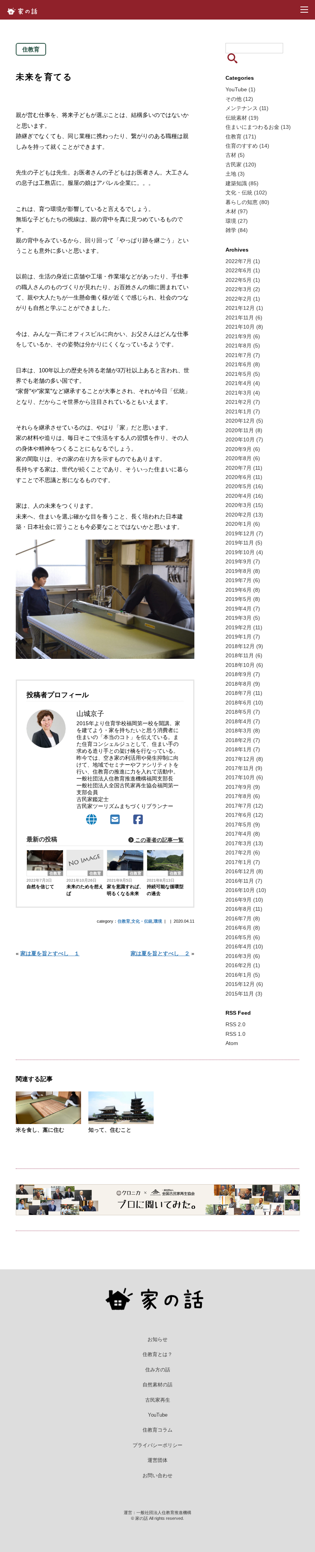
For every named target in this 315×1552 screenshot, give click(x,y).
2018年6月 (244, 702)
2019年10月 (244, 552)
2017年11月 (243, 768)
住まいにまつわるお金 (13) (258, 127)
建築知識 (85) (242, 183)
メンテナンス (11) (247, 108)
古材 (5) (235, 155)
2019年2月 (243, 627)
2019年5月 (242, 599)
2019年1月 (242, 637)
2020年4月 (244, 496)
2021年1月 (242, 411)
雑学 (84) (236, 230)
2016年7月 (242, 918)
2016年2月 (242, 965)
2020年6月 (243, 477)
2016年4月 (244, 946)
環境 (158, 921)
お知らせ (157, 1339)
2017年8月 (242, 796)
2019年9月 (242, 561)
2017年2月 (242, 852)
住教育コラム (157, 1430)
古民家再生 (157, 1400)
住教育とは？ (157, 1354)
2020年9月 (242, 449)
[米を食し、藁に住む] (48, 1120)
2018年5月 (242, 712)
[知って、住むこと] (121, 1120)
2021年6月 (242, 364)
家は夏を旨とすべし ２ (160, 953)
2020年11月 (243, 430)
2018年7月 (243, 693)
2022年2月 (242, 299)
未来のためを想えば (84, 890)
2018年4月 (242, 721)
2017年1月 (242, 862)
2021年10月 (244, 327)
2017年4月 (242, 834)
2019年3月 (242, 618)
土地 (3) (235, 174)
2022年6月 (242, 270)
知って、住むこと (109, 1130)
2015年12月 (244, 984)
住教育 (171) (240, 136)
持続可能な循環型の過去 (165, 890)
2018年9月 (242, 674)
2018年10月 (244, 665)
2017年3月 (244, 843)
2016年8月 (243, 909)
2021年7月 (242, 355)
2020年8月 (242, 458)
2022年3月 (242, 289)
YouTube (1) (240, 89)
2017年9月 (242, 787)
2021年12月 (244, 308)
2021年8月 (242, 345)
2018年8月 (242, 684)
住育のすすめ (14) (247, 146)
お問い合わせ (157, 1475)
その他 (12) (239, 99)
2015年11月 (243, 994)
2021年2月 (242, 402)
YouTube (157, 1415)
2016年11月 (243, 881)
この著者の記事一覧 (159, 840)
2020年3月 (244, 505)
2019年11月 (243, 543)
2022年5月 (242, 280)
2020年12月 (244, 421)
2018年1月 (242, 749)
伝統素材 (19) (242, 118)
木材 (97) (236, 211)
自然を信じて (40, 886)
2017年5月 (242, 824)
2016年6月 (242, 928)
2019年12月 (244, 533)
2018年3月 (242, 730)
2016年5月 (242, 937)
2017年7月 (244, 806)
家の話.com (24, 11)
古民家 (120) (240, 164)
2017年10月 (244, 777)
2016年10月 (245, 890)
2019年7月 (242, 580)
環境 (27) (236, 221)
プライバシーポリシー (157, 1445)
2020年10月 (244, 439)
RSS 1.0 (235, 1034)
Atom (231, 1043)
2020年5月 (244, 486)
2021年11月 (243, 317)
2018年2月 (242, 740)
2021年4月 (242, 383)
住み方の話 (157, 1370)
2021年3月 (242, 393)
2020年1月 (242, 524)
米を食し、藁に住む (40, 1130)
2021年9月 (242, 336)
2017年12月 (244, 759)
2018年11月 (243, 655)
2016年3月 (242, 956)
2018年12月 (244, 646)
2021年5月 (242, 374)
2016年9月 (244, 900)
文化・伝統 (142, 921)
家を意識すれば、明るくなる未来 (125, 890)
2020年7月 (243, 468)
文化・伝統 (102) (246, 192)
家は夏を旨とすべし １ (50, 953)
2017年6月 (244, 815)
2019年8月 (242, 571)
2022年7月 (242, 261)
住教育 (55, 873)
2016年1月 (242, 975)
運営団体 (157, 1460)
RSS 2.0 (235, 1024)
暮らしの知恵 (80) (247, 202)
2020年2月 (244, 515)
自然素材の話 (157, 1384)
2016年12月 (244, 871)
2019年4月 (242, 609)
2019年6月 (242, 590)
